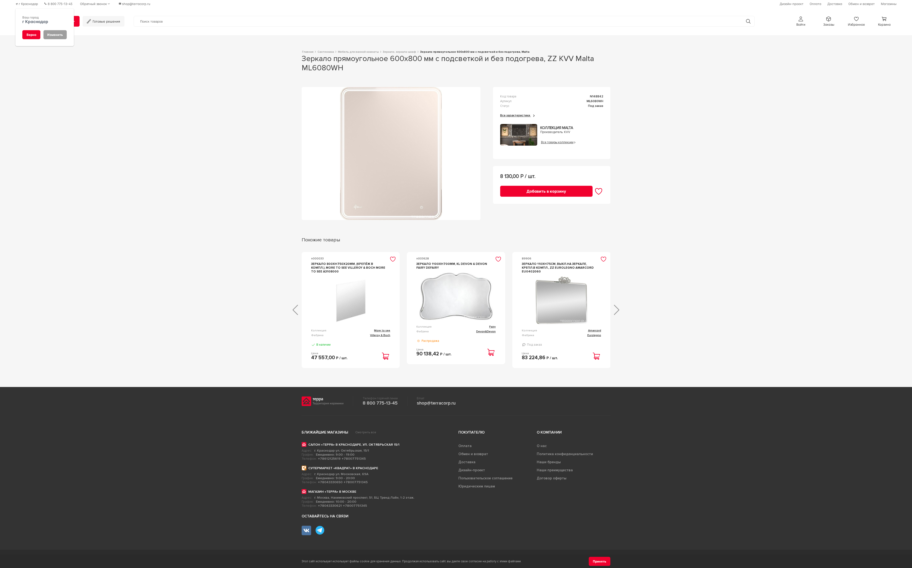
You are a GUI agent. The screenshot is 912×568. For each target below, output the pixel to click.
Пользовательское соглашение (485, 478)
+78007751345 (354, 459)
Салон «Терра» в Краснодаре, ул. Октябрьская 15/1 (353, 445)
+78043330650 (330, 482)
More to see (382, 330)
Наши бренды (549, 462)
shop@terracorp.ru (436, 403)
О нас (542, 446)
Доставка (466, 462)
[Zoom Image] (391, 153)
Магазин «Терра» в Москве (332, 492)
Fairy (492, 327)
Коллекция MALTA (556, 128)
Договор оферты (551, 478)
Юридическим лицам (476, 486)
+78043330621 (330, 506)
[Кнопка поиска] (748, 21)
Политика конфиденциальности (565, 454)
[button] (800, 21)
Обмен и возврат (473, 454)
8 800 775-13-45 (380, 403)
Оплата (465, 446)
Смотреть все (365, 432)
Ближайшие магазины (325, 432)
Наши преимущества (555, 470)
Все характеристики (515, 115)
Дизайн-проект (471, 470)
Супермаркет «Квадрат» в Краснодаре (343, 468)
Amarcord (594, 330)
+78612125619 (329, 459)
